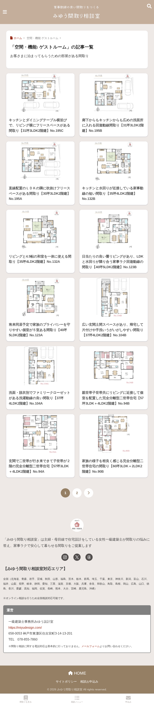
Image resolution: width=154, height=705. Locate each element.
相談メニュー (77, 702)
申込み (128, 702)
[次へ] (88, 493)
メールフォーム (90, 646)
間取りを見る (26, 702)
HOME (79, 673)
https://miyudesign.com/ (25, 627)
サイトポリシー (66, 681)
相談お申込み (89, 681)
